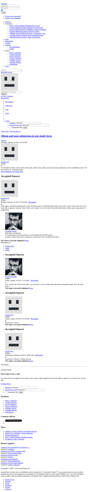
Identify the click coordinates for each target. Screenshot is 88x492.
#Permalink (32, 202)
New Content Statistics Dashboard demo (19, 437)
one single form (17, 172)
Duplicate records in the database (12, 463)
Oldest (7, 250)
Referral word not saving (9, 455)
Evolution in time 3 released (14, 439)
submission (8, 172)
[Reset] (22, 70)
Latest (7, 248)
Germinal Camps (11, 231)
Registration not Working (9, 459)
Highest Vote (9, 246)
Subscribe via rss (6, 72)
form (3, 172)
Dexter (10, 457)
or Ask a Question (7, 96)
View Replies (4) (15, 131)
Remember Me (17, 127)
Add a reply (5, 131)
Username (18, 123)
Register (4, 4)
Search (4, 94)
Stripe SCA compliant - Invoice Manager (19, 433)
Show (27, 240)
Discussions (5, 98)
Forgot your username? (13, 18)
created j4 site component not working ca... (15, 447)
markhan (11, 449)
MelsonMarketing (14, 461)
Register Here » (6, 384)
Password (25, 125)
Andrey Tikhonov (14, 465)
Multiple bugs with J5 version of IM (13, 451)
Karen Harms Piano (15, 453)
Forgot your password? (13, 16)
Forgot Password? (15, 125)
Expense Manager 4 (12, 435)
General (3, 140)
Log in (3, 12)
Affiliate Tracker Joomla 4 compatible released (21, 431)
